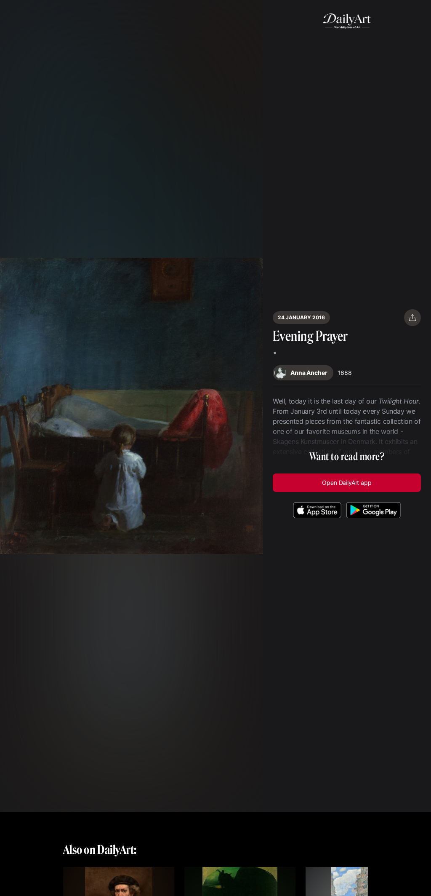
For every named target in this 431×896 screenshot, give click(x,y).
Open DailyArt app (346, 482)
